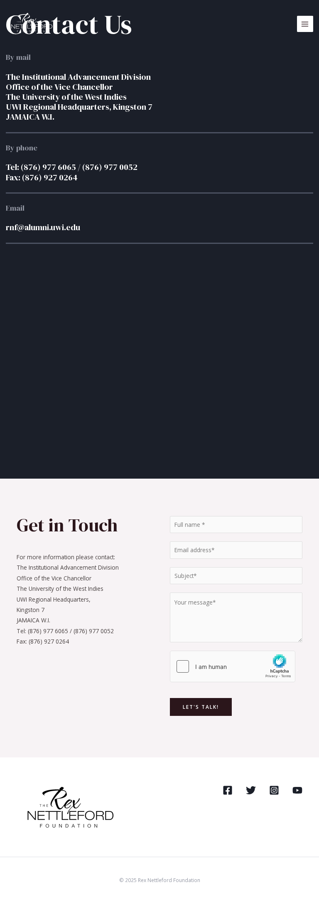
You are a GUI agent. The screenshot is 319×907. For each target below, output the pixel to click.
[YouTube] (297, 790)
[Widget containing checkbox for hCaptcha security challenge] (232, 666)
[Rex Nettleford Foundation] (31, 24)
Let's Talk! (201, 706)
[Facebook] (228, 790)
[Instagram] (274, 790)
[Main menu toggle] (305, 24)
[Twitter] (251, 790)
